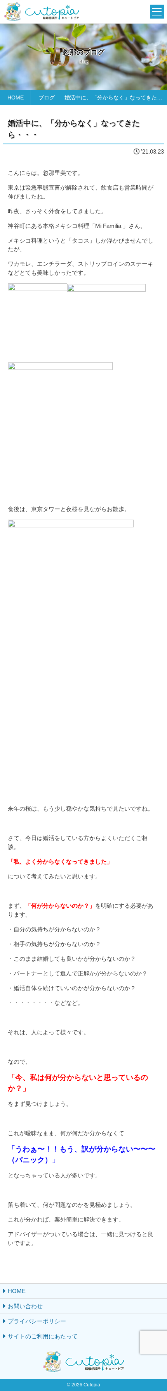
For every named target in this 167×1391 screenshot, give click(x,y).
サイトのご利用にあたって (43, 1336)
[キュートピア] (41, 12)
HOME (17, 1291)
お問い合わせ (25, 1306)
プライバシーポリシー (37, 1321)
